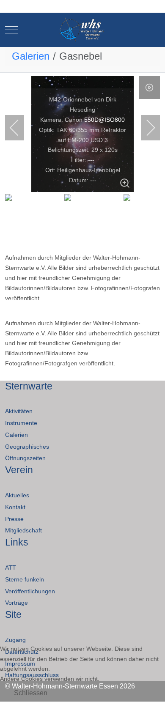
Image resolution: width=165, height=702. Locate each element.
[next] (145, 127)
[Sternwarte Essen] (82, 30)
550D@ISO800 (104, 119)
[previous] (20, 127)
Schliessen (30, 693)
